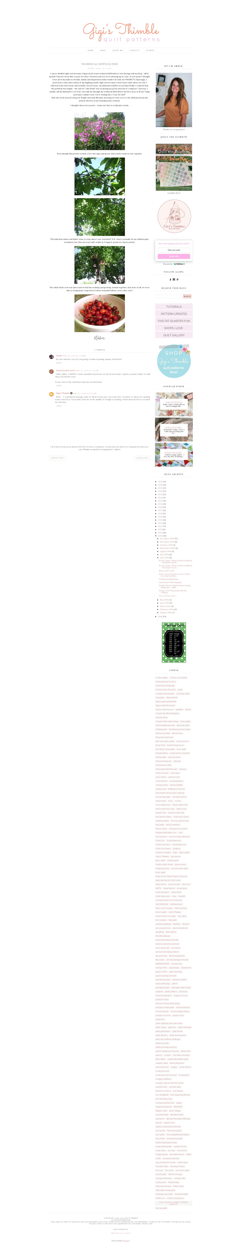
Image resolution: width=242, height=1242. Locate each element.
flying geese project (178, 829)
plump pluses (171, 992)
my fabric (176, 948)
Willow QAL (178, 1186)
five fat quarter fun (180, 821)
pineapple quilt (162, 987)
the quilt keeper (177, 1154)
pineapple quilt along (181, 987)
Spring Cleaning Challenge (178, 1119)
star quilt (160, 1134)
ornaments (186, 968)
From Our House (163, 849)
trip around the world (165, 1162)
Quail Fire (160, 1019)
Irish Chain (176, 892)
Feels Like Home (181, 817)
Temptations (162, 1154)
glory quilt (160, 860)
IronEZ (181, 896)
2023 (160, 491)
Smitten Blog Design (121, 1233)
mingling (160, 932)
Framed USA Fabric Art (166, 833)
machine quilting (163, 924)
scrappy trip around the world (169, 1083)
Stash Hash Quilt (174, 1139)
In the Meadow (162, 892)
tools (158, 1158)
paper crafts (161, 972)
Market (186, 924)
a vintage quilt (183, 694)
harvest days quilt (180, 868)
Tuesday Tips (162, 1166)
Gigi (175, 852)
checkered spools (164, 761)
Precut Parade (162, 1011)
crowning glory (176, 781)
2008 (160, 617)
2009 (160, 536)
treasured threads (171, 1158)
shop (103, 50)
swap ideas (161, 1150)
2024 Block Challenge (165, 686)
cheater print (174, 757)
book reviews (183, 741)
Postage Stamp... (174, 427)
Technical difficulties (168, 579)
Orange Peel (161, 968)
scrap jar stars (162, 1071)
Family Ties (161, 813)
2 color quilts (162, 678)
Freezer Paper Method (179, 837)
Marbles (177, 924)
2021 (160, 498)
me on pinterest (163, 928)
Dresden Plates (180, 797)
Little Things (175, 912)
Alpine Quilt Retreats (165, 705)
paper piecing (175, 972)
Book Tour (160, 745)
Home (91, 50)
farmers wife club (176, 813)
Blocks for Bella (163, 733)
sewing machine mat (165, 1103)
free (180, 833)
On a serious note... (168, 596)
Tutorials (169, 1170)
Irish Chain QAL (163, 896)
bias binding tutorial (165, 725)
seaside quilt (175, 1087)
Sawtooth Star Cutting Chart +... (174, 402)
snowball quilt (162, 1115)
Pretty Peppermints (180, 1011)
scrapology (184, 1075)
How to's (186, 884)
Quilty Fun (185, 1051)
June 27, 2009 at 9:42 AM (87, 370)
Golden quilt (172, 860)
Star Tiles (160, 1139)
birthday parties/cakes (179, 729)
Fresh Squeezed (174, 840)
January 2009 (166, 613)
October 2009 (166, 545)
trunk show (182, 1162)
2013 (160, 523)
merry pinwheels (180, 928)
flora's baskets (173, 825)
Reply (59, 363)
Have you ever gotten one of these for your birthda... (174, 575)
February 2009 (167, 609)
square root (169, 1123)
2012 (160, 526)
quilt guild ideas (163, 1031)
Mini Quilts (171, 932)
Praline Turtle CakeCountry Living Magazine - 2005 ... (174, 586)
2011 (160, 530)
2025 (160, 485)
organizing (174, 968)
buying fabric (162, 753)
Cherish (177, 761)
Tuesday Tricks (177, 1166)
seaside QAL (161, 1087)
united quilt (161, 1174)
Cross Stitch (161, 781)
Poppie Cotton (180, 996)
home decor (161, 884)
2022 (160, 494)
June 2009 (165, 558)
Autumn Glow (162, 717)
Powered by (168, 264)
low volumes (161, 920)
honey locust (174, 884)
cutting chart (162, 785)
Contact (135, 50)
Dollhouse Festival (176, 789)
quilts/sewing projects (166, 1047)
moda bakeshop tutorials (167, 940)
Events (150, 50)
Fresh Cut (160, 840)
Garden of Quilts (163, 852)
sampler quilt (162, 1063)
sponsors (160, 1119)
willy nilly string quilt (165, 1190)
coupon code (174, 777)
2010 (160, 533)
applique (179, 709)
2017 (160, 510)
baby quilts (185, 721)
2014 (160, 520)
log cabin (182, 916)
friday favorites (163, 845)
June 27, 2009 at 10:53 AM (85, 393)
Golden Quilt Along (164, 864)
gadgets (176, 849)
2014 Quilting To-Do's (166, 682)
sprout (159, 1123)
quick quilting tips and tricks (169, 1023)
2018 (160, 507)
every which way (163, 805)
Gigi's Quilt (184, 852)
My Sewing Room (177, 956)
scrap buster (185, 1067)
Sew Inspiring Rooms (180, 1095)
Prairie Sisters (183, 1007)
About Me (117, 50)
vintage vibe (179, 1178)
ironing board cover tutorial (169, 900)
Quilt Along (161, 1027)
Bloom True (177, 733)
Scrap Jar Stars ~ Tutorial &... (174, 453)
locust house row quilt (166, 916)
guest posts (180, 864)
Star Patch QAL (174, 1131)
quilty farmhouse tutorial (167, 1051)
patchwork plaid (163, 980)
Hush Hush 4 (169, 888)
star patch (160, 1131)
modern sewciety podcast (167, 944)
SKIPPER (178, 1107)
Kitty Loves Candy (164, 908)
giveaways (175, 856)
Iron (174, 896)
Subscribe (174, 256)
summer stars (180, 1146)
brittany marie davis (65, 370)
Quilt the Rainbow (178, 1035)
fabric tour (182, 809)
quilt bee (172, 1027)
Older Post (142, 458)
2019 (160, 504)
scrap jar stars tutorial (166, 1075)
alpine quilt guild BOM (166, 702)
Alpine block (171, 698)
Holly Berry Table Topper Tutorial (171, 876)
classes (182, 769)
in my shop (182, 888)
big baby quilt (183, 725)
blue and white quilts (165, 741)
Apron (188, 709)
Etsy (171, 801)
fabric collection (180, 805)
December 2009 (167, 539)
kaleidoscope (176, 904)
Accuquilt (160, 698)
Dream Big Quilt (163, 797)
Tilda (188, 1154)
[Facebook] (170, 281)
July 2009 (164, 555)
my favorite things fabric (167, 952)
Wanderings (173, 1182)
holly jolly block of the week (168, 880)
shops (179, 1103)
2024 (160, 488)
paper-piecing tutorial (166, 976)
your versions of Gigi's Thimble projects (173, 1203)
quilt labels (178, 1031)
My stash (160, 960)
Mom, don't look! (166, 571)
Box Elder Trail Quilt (165, 749)
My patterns (161, 956)
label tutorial (181, 908)
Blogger (126, 1241)
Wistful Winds (181, 1194)
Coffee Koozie (162, 773)
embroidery (161, 801)
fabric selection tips (165, 809)
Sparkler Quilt (177, 1115)
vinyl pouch (161, 1182)
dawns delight (176, 785)
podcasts (183, 992)
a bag (179, 690)
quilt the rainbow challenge (168, 1039)
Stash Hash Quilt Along (166, 1143)
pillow (174, 984)
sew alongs (178, 1091)
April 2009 (165, 603)
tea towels (182, 1150)
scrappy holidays (163, 1079)
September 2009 (168, 548)
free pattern (161, 837)
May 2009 (164, 600)
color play (175, 773)
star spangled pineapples (178, 1134)
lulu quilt (173, 920)
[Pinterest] (177, 281)
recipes (167, 1055)
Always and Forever (164, 709)
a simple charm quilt (165, 694)
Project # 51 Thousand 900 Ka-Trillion (173, 592)
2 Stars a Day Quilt (178, 678)
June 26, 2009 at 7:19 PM (74, 356)
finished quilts (162, 821)
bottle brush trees (175, 745)
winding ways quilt (164, 1194)
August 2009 (166, 551)
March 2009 (165, 606)
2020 (160, 501)
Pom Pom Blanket (164, 996)
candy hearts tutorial (179, 753)
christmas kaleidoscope (166, 769)
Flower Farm (161, 829)
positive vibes (162, 999)
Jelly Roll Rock (162, 904)
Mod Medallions (163, 936)
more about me (162, 948)
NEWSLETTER (162, 964)
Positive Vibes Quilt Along (168, 1003)
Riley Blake (160, 1059)
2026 (160, 482)
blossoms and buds (164, 737)
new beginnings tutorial (177, 960)
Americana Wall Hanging (170, 582)
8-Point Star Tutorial (165, 690)
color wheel (161, 777)
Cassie (59, 356)
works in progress (175, 1198)
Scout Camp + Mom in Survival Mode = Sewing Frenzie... (175, 562)
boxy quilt (181, 749)
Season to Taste (163, 1091)
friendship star (179, 845)
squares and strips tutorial (168, 1127)
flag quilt (160, 825)
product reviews (163, 1015)
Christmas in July (163, 765)
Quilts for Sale (162, 1043)
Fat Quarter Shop (164, 817)
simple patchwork (164, 1107)
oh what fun (176, 964)
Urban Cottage (175, 1174)
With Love (160, 1198)
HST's (158, 888)
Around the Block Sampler (167, 713)
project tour (178, 1015)
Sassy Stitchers (177, 1063)
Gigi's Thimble (62, 393)
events (178, 801)
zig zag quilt (161, 1208)
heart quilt (160, 872)
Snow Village (175, 1111)
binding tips (161, 729)
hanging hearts (162, 868)
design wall (161, 789)
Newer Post (57, 458)
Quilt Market (162, 1035)
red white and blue (181, 1055)
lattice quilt (161, 912)
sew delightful (162, 1095)
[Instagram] (174, 281)
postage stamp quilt (165, 1007)
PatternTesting (163, 984)
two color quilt (182, 1170)
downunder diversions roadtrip (170, 793)
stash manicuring (164, 1146)
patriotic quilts (180, 980)
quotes (159, 1055)
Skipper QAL (161, 1111)
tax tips (171, 1150)
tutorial (159, 1170)
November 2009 (167, 542)
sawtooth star (162, 1067)
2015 (160, 517)
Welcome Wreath (163, 1186)
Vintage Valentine (164, 1178)
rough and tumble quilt (178, 1059)
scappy (174, 1067)
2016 (160, 514)
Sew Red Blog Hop (164, 1099)
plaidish (159, 992)
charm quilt (161, 757)
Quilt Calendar (184, 1027)
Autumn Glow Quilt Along (167, 721)
